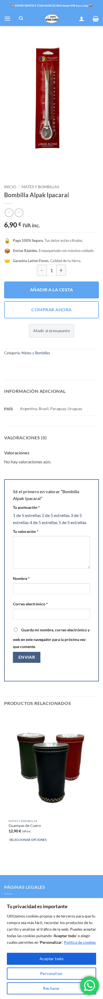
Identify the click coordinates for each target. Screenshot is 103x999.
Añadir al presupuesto (51, 331)
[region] (51, 948)
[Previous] (9, 167)
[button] (7, 18)
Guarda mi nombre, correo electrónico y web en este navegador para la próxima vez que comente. (51, 638)
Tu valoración (25, 531)
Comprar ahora (51, 309)
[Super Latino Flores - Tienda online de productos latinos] (51, 18)
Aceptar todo (51, 958)
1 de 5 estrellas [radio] (27, 515)
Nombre (21, 578)
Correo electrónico (30, 604)
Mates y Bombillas (40, 187)
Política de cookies (80, 942)
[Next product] (9, 212)
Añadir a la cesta (51, 289)
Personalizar (51, 973)
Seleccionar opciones (28, 839)
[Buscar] (21, 18)
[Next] (24, 167)
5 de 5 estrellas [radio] (73, 522)
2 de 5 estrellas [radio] (56, 515)
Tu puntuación (26, 507)
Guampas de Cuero (25, 825)
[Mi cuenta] (81, 19)
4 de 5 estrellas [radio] (44, 522)
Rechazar (51, 988)
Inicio (10, 187)
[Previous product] (19, 212)
